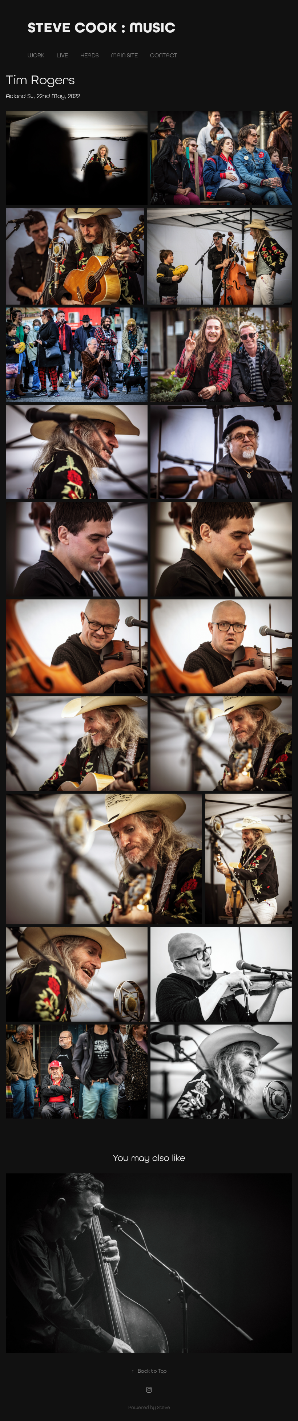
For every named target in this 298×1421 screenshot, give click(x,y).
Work (36, 55)
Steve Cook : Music (102, 27)
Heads (89, 55)
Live (62, 55)
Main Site (124, 55)
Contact (163, 55)
